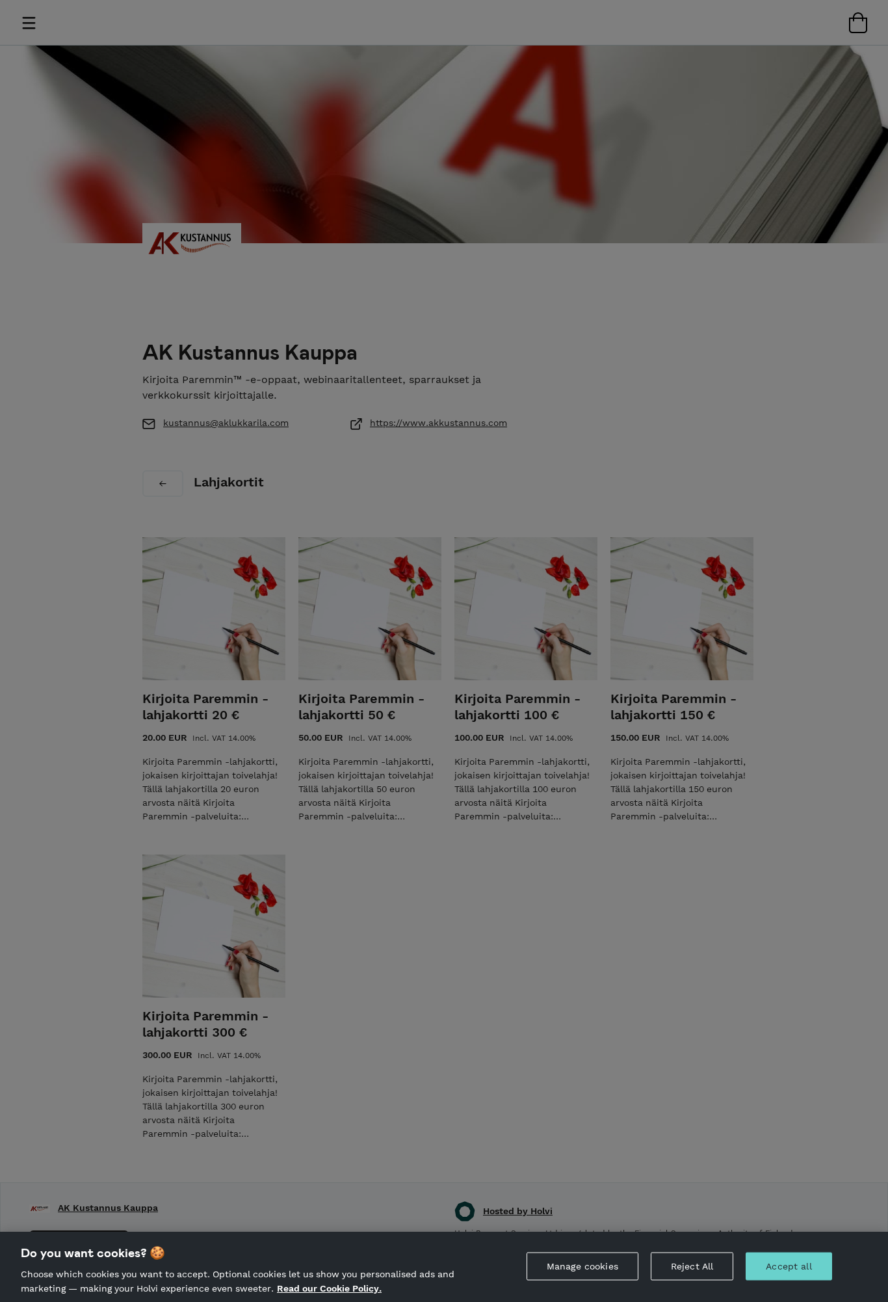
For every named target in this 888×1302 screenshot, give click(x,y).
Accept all (788, 1266)
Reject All (692, 1266)
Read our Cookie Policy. (329, 1287)
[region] (444, 1267)
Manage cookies (582, 1266)
